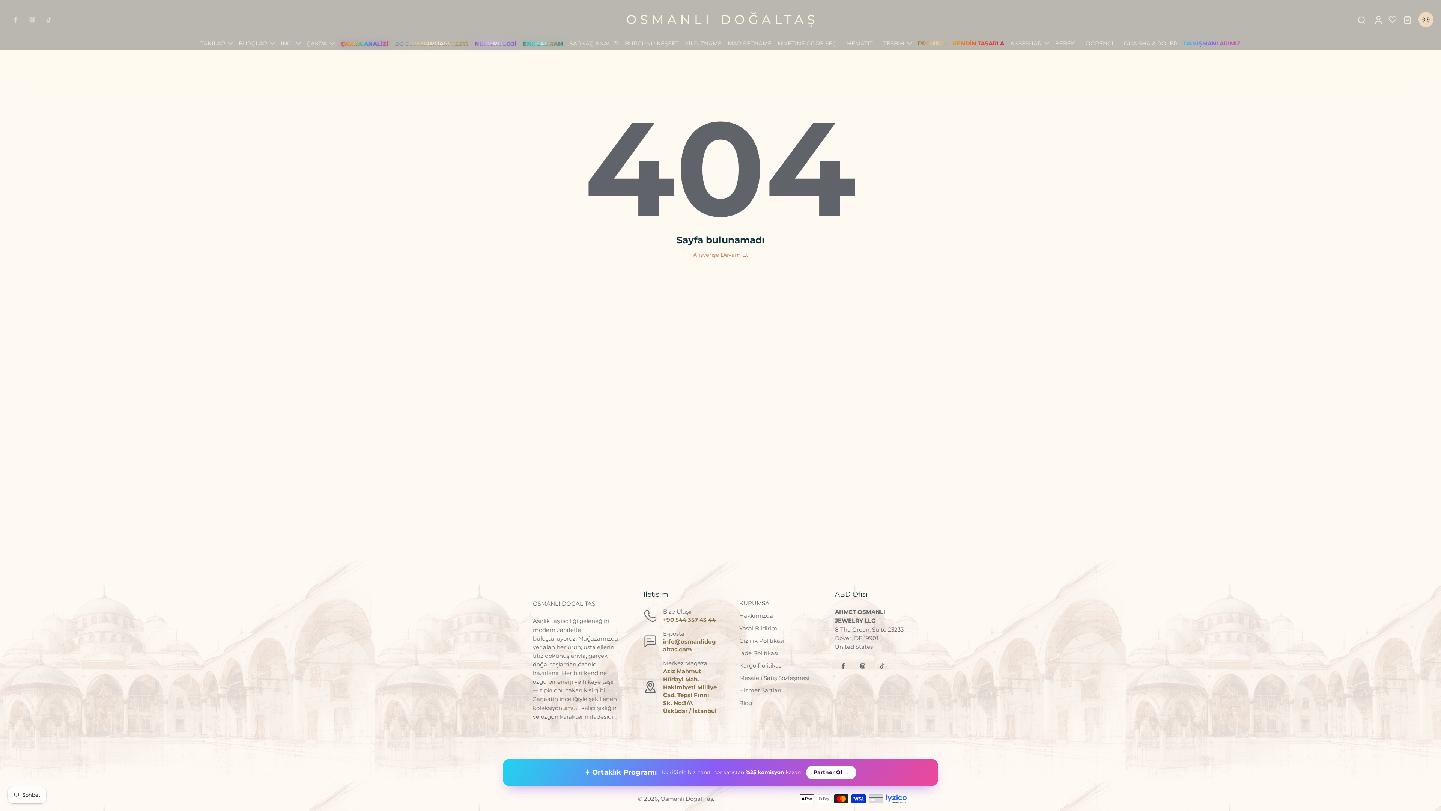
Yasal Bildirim (758, 628)
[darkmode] (1425, 19)
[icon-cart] (1407, 19)
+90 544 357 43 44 (689, 619)
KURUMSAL (756, 603)
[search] (1361, 19)
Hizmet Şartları (760, 690)
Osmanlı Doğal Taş (686, 798)
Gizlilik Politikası (761, 640)
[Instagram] (32, 19)
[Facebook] (16, 19)
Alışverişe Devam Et (720, 254)
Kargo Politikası (761, 665)
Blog (745, 703)
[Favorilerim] (1392, 19)
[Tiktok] (49, 19)
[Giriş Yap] (1378, 19)
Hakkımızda (756, 615)
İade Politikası (758, 653)
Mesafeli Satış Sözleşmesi (774, 677)
